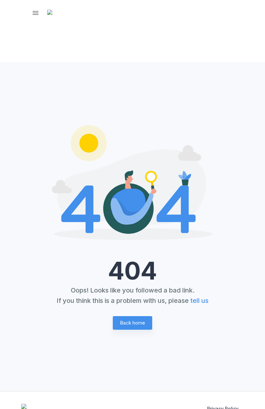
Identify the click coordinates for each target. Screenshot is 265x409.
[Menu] (35, 12)
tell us (199, 300)
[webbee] (54, 12)
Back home (132, 323)
